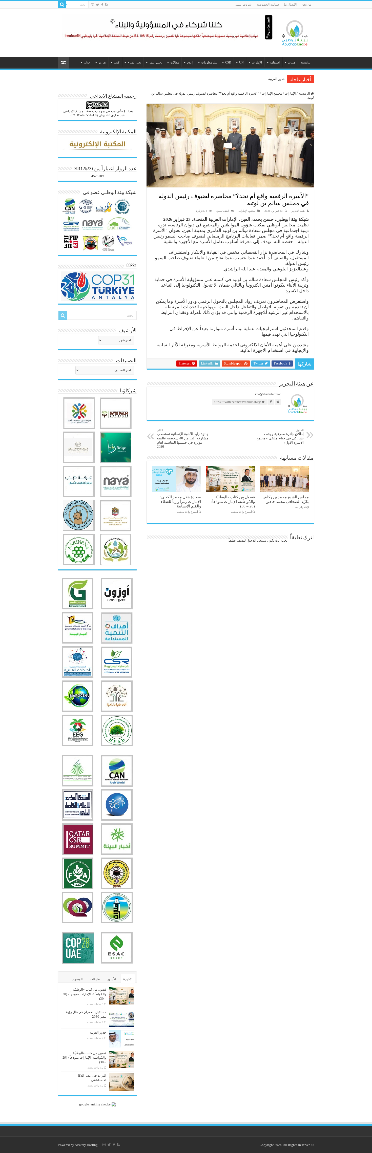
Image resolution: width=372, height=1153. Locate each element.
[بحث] (62, 4)
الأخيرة (128, 979)
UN (241, 62)
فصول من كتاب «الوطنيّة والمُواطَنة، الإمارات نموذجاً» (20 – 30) (232, 501)
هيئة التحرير (298, 210)
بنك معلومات (209, 62)
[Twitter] (97, 5)
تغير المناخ (134, 62)
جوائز (87, 62)
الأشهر (111, 979)
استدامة (275, 62)
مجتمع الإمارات (272, 93)
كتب (116, 62)
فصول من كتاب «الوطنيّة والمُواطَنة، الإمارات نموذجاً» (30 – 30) (84, 994)
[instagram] (92, 5)
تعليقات (95, 979)
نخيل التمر (155, 62)
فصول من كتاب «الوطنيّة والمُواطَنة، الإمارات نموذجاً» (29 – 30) (84, 1057)
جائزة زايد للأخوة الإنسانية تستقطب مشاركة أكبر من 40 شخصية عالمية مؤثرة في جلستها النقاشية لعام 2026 (183, 439)
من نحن (306, 4)
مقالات (174, 62)
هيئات (291, 62)
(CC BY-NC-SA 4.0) (84, 115)
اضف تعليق (222, 210)
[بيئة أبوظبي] (295, 32)
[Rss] (107, 5)
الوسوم (77, 979)
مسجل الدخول (256, 540)
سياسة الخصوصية (268, 4)
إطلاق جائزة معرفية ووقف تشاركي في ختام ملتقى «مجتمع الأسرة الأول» (280, 436)
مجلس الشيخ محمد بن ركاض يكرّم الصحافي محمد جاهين (286, 499)
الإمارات (257, 62)
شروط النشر (243, 4)
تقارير (102, 62)
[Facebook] (102, 5)
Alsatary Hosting (86, 1145)
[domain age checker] (97, 1104)
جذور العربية (276, 79)
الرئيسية (306, 62)
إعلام (190, 62)
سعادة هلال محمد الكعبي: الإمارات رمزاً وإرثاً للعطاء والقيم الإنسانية (180, 501)
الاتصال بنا (290, 4)
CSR (228, 62)
